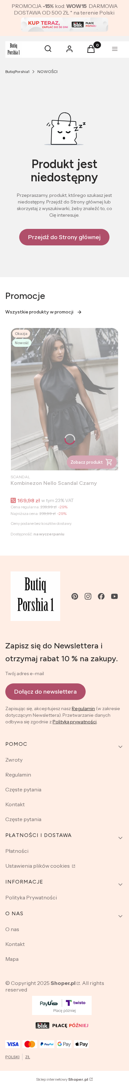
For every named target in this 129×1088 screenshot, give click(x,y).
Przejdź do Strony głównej (64, 237)
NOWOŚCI (47, 71)
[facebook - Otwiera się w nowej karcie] (101, 596)
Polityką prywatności (75, 722)
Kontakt (15, 804)
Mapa (12, 959)
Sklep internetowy (62, 1079)
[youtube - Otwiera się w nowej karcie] (114, 596)
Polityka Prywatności (31, 897)
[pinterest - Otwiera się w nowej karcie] (75, 596)
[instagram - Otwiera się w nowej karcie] (88, 596)
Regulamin (83, 708)
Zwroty (13, 759)
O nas (12, 929)
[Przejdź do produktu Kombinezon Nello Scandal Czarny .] (64, 399)
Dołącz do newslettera (45, 691)
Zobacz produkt (86, 462)
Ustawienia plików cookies (38, 865)
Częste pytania (23, 789)
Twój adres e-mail (24, 673)
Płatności (16, 851)
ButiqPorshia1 (17, 71)
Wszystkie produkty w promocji (39, 312)
